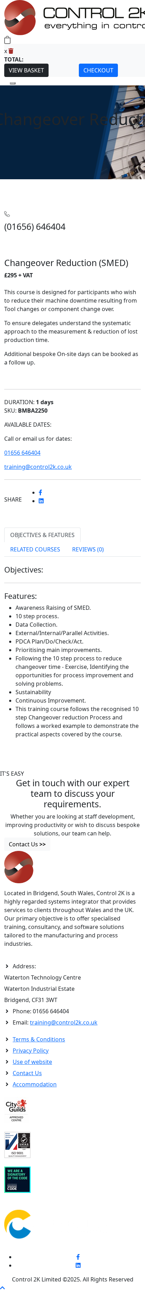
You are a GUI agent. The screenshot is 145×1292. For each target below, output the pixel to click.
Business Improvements (98, 183)
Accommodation (35, 1084)
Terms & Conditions (39, 1039)
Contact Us (27, 1073)
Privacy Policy (31, 1050)
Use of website (32, 1062)
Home (12, 183)
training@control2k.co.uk (63, 1022)
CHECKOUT (98, 70)
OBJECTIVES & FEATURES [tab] (42, 535)
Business (54, 183)
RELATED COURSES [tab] (35, 549)
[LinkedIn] (78, 1265)
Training (31, 183)
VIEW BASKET (26, 70)
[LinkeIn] (41, 501)
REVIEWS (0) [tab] (88, 549)
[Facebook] (40, 492)
